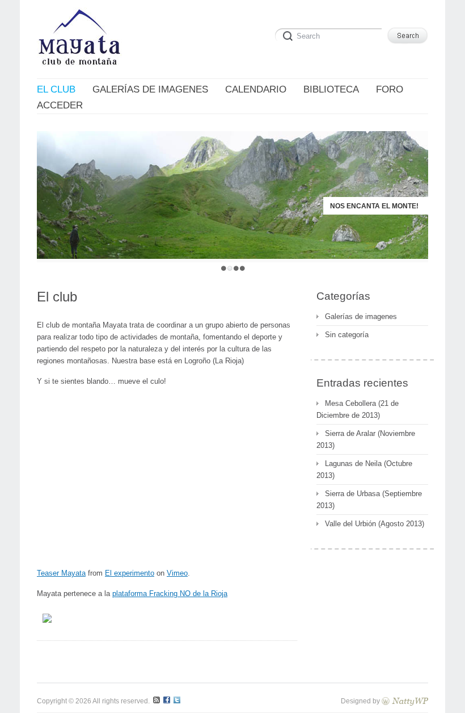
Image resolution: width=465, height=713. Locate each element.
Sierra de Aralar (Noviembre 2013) (365, 439)
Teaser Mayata (61, 573)
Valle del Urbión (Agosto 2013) (374, 523)
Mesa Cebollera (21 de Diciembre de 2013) (357, 409)
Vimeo (177, 573)
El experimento (129, 573)
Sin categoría (347, 334)
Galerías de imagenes (361, 316)
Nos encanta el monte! (374, 206)
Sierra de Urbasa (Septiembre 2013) (369, 499)
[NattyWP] (405, 700)
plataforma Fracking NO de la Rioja (169, 593)
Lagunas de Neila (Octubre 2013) (364, 469)
